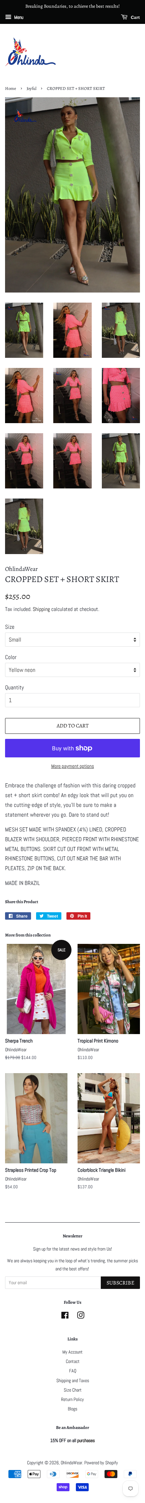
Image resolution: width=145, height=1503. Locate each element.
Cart (135, 17)
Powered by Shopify (101, 1463)
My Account (72, 1352)
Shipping (41, 609)
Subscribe (120, 1283)
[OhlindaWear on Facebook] (65, 1316)
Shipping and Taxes (72, 1380)
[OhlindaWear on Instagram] (80, 1316)
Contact (73, 1361)
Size (9, 626)
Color (11, 657)
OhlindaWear (71, 1463)
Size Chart (73, 1390)
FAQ (72, 1371)
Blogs (72, 1409)
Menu (18, 17)
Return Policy (72, 1399)
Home (10, 88)
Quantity (14, 687)
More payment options (72, 766)
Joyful (31, 88)
